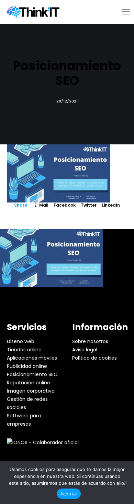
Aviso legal (84, 349)
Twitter (89, 205)
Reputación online (28, 382)
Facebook (65, 205)
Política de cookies (94, 357)
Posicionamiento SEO (32, 374)
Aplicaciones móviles (32, 357)
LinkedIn (111, 205)
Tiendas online (24, 349)
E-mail (41, 205)
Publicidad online (27, 366)
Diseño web (20, 341)
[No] (125, 482)
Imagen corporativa (31, 390)
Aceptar (69, 493)
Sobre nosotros (90, 341)
